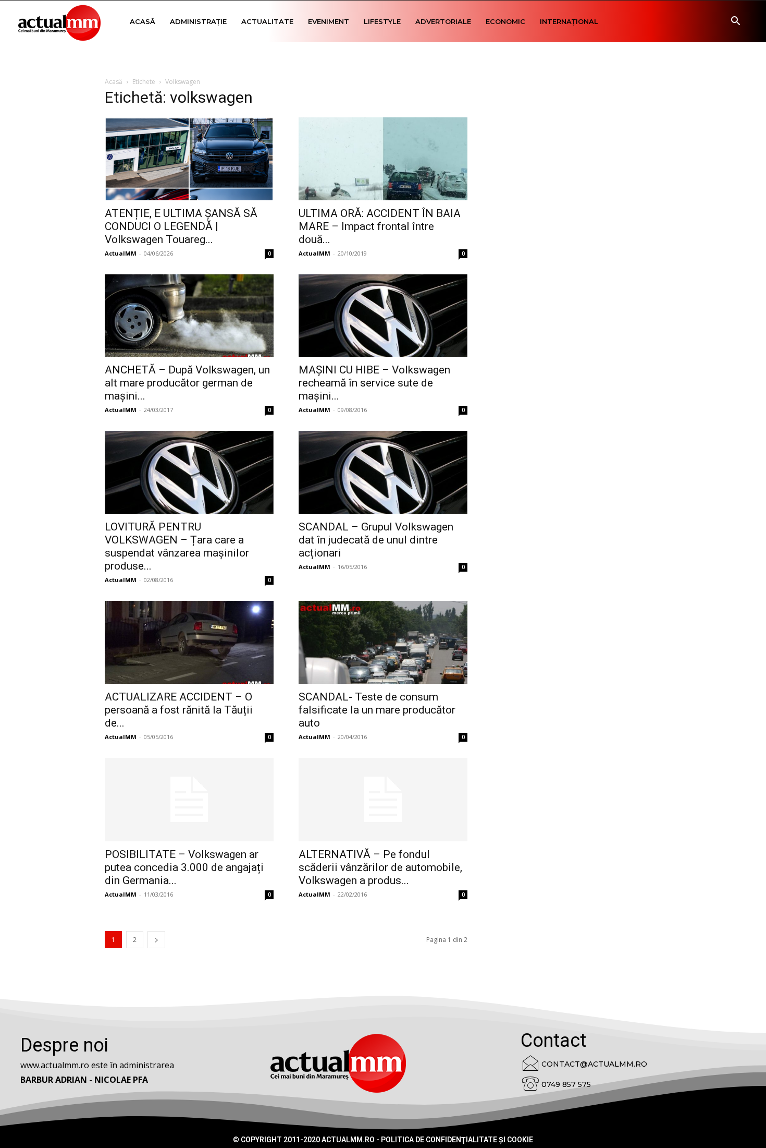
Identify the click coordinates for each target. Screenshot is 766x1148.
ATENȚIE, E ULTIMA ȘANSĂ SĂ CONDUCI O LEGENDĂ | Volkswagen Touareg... (181, 226)
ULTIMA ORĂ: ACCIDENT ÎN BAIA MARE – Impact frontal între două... (380, 226)
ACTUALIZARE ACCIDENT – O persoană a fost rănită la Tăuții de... (179, 710)
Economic (505, 21)
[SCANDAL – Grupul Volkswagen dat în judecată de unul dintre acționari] (383, 472)
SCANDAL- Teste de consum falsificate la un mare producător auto (377, 710)
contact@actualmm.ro (594, 1064)
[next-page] (156, 939)
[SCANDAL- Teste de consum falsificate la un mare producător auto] (383, 642)
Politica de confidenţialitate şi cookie (457, 1139)
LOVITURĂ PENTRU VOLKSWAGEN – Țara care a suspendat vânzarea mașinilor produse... (177, 546)
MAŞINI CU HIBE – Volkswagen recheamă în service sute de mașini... (374, 383)
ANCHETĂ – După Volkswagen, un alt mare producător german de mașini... (187, 383)
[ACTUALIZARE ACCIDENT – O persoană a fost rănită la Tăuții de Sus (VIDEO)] (189, 642)
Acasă (142, 21)
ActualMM (121, 253)
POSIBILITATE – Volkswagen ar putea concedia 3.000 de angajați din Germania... (184, 867)
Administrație (198, 21)
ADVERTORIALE (443, 21)
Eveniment (328, 21)
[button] (735, 22)
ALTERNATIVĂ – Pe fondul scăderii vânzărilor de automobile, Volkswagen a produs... (380, 867)
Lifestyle (382, 21)
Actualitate (267, 21)
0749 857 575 (566, 1084)
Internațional (569, 21)
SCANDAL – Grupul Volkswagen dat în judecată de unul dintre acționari (376, 540)
